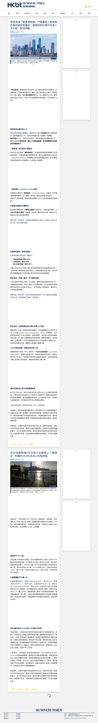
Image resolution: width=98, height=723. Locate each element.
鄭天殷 (12, 32)
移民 (25, 444)
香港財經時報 (29, 6)
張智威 (12, 459)
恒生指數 (20, 689)
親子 (53, 13)
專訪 (81, 13)
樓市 (36, 13)
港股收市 (27, 689)
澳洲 (11, 133)
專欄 (89, 13)
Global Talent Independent (29, 333)
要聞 (17, 13)
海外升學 (14, 444)
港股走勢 (34, 689)
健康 (45, 13)
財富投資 (27, 13)
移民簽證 (31, 444)
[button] (19, 13)
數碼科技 (62, 13)
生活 (72, 13)
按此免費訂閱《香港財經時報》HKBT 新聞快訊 (28, 405)
